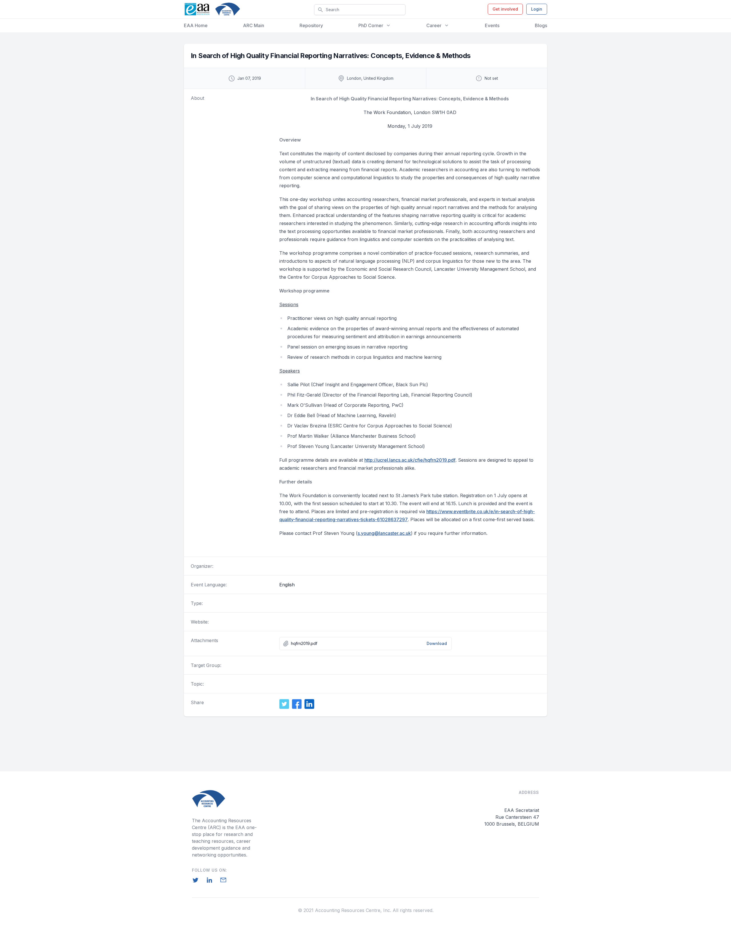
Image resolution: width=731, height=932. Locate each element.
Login (536, 9)
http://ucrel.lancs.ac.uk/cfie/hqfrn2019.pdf (409, 460)
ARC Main (253, 25)
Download (437, 643)
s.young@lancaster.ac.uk (384, 533)
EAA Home (196, 25)
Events (492, 25)
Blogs (541, 25)
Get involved (505, 9)
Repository (311, 25)
